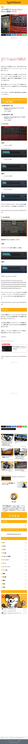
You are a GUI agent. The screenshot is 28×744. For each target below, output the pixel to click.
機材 (14, 580)
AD (14, 542)
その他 (14, 552)
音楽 (14, 583)
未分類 (14, 576)
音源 (14, 587)
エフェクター (14, 559)
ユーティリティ (14, 566)
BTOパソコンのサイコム (7, 341)
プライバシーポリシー (11, 740)
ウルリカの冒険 (14, 556)
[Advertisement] (11, 47)
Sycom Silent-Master (18, 68)
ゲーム (14, 563)
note (23, 510)
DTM (14, 549)
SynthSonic (14, 2)
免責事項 (18, 740)
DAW (14, 546)
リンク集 (14, 570)
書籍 (14, 573)
